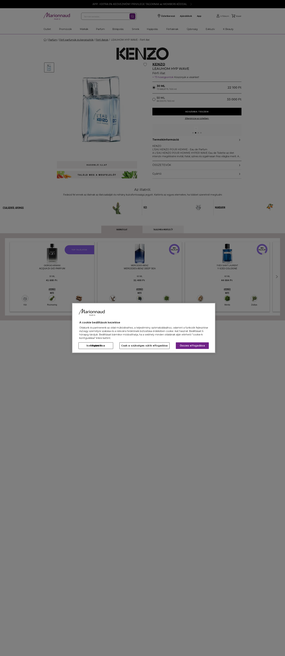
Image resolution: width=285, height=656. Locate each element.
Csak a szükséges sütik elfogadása (144, 345)
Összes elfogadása (192, 345)
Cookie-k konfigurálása (96, 345)
